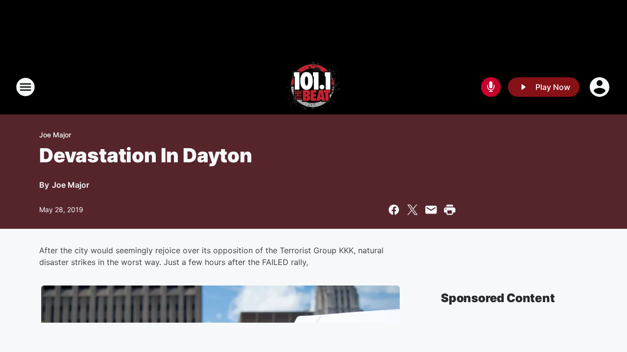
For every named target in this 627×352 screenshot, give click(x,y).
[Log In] (600, 87)
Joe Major (55, 135)
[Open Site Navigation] (25, 87)
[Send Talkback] (491, 87)
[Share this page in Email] (431, 210)
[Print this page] (450, 210)
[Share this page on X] (412, 210)
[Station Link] (313, 87)
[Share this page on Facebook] (394, 210)
